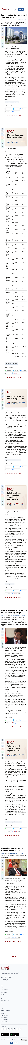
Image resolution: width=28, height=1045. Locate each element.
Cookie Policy (4, 1021)
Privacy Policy (4, 1017)
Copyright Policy (4, 1019)
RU (16, 1042)
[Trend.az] (5, 9)
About (2, 994)
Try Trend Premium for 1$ (13, 115)
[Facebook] (5, 1029)
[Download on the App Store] (5, 1034)
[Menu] (25, 9)
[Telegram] (14, 1029)
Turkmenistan (9, 102)
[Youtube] (11, 1029)
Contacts (3, 998)
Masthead (3, 996)
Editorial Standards (5, 1000)
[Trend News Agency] (5, 968)
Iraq (6, 821)
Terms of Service (4, 1015)
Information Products (5, 1010)
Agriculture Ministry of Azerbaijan (13, 460)
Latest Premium (4, 989)
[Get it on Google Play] (14, 1034)
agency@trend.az (4, 980)
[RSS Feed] (20, 1029)
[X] (8, 1029)
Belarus (16, 102)
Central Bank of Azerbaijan (11, 363)
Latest (2, 987)
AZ (14, 1042)
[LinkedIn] (17, 1029)
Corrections (3, 1002)
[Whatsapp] (2, 1029)
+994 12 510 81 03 (4, 979)
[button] (2, 28)
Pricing (2, 1008)
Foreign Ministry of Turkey (15, 821)
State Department (9, 584)
